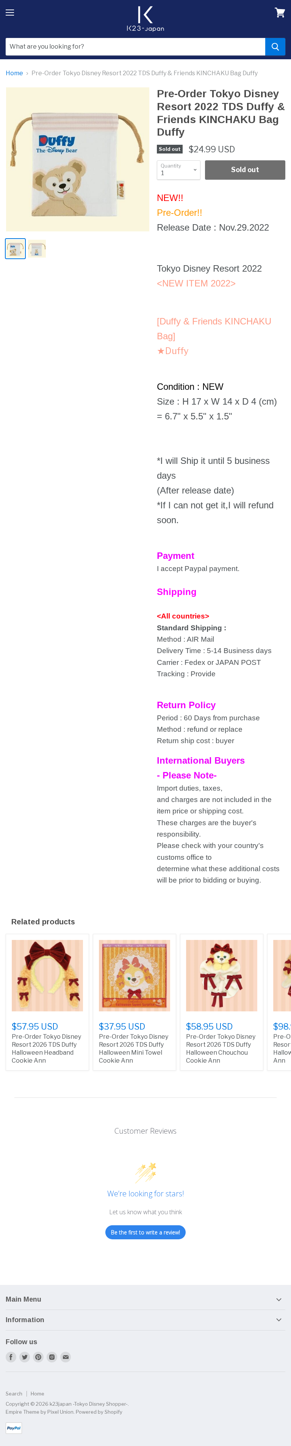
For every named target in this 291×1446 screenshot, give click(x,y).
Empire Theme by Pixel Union (40, 1412)
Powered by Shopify (99, 1412)
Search (14, 1394)
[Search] (275, 46)
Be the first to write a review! (145, 1232)
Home (14, 73)
